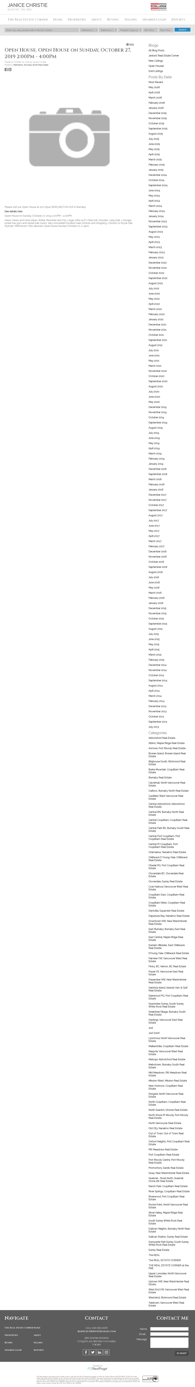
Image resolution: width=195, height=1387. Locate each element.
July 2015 (154, 634)
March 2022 (155, 309)
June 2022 (154, 293)
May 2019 (154, 443)
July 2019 (154, 432)
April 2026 (154, 92)
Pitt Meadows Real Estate (163, 1149)
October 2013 (156, 716)
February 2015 (156, 659)
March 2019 (155, 453)
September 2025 (158, 128)
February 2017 (156, 546)
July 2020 (154, 391)
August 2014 (156, 685)
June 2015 (154, 639)
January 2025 (156, 169)
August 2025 (156, 133)
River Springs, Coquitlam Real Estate (169, 1191)
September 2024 (158, 185)
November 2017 (158, 499)
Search (182, 29)
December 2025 (158, 113)
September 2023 (158, 226)
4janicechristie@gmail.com (96, 1331)
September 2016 (158, 567)
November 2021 (158, 329)
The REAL (154, 1255)
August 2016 (156, 572)
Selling (38, 1342)
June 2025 (154, 144)
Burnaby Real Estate (160, 777)
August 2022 (156, 283)
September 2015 (158, 623)
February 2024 (157, 211)
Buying (9, 1342)
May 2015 (154, 644)
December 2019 (158, 407)
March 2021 (155, 365)
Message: (141, 1339)
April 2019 (154, 448)
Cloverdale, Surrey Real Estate (166, 881)
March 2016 (155, 592)
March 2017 (155, 541)
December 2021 (157, 324)
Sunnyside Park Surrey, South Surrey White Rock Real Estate (169, 1243)
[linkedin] (100, 1352)
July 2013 (154, 726)
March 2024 (155, 205)
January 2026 (156, 107)
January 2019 (156, 463)
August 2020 (156, 386)
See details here (13, 211)
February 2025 (157, 164)
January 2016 (156, 603)
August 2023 (156, 231)
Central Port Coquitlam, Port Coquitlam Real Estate (164, 837)
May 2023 (154, 236)
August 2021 (156, 345)
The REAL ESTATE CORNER (165, 1260)
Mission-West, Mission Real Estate (168, 1080)
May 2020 (154, 401)
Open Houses (156, 65)
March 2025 (155, 159)
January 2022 (156, 319)
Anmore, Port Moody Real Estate (167, 748)
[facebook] (86, 1352)
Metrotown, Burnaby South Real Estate (30, 65)
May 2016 (154, 587)
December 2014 (158, 665)
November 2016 (158, 556)
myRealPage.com (97, 1369)
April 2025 (154, 154)
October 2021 (156, 334)
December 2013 (157, 706)
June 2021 (154, 355)
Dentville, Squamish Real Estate (166, 910)
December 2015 (157, 608)
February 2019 (157, 458)
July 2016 (154, 577)
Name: (143, 1329)
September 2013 (158, 721)
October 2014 (156, 675)
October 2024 (156, 180)
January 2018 (156, 489)
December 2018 (158, 469)
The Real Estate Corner (18, 1327)
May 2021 (154, 360)
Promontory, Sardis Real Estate (166, 1167)
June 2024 (154, 190)
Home (57, 19)
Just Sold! (154, 1033)
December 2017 (157, 494)
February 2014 (157, 701)
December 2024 (158, 175)
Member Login (13, 1350)
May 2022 (154, 298)
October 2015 (156, 618)
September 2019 (158, 422)
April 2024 (154, 200)
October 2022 (156, 273)
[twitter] (93, 1352)
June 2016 (154, 582)
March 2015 (155, 654)
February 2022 (157, 314)
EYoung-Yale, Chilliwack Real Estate (169, 953)
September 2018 (158, 474)
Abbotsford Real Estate (162, 738)
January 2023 (156, 257)
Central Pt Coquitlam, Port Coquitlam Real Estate (163, 845)
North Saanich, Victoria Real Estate (168, 1109)
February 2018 (157, 484)
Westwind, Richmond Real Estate (167, 1297)
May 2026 (154, 87)
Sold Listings (156, 71)
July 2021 (154, 350)
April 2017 (154, 536)
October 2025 (156, 123)
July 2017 (154, 520)
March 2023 (155, 247)
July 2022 (154, 288)
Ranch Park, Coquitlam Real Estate (168, 1186)
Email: (142, 1334)
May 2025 (154, 149)
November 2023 (158, 221)
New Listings (156, 60)
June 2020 (154, 396)
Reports (39, 1350)
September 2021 (158, 340)
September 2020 (158, 381)
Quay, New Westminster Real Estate (169, 1173)
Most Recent (156, 82)
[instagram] (106, 1352)
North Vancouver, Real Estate (165, 1123)
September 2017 (158, 510)
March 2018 (155, 479)
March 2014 (155, 695)
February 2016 (157, 597)
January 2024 (156, 216)
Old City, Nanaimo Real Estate (165, 1128)
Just (151, 1027)
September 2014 (158, 680)
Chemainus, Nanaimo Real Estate (167, 852)
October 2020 (156, 376)
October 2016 (156, 561)
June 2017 (154, 525)
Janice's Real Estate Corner (164, 55)
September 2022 (158, 278)
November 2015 (158, 613)
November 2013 (158, 711)
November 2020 (158, 371)
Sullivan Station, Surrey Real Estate (168, 1236)
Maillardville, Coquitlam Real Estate (168, 1046)
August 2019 (156, 427)
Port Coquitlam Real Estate (164, 1154)
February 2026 (157, 102)
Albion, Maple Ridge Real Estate (166, 743)
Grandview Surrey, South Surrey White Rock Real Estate (166, 1005)
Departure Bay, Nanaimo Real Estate (169, 915)
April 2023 (154, 242)
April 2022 (154, 303)
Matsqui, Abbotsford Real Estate (167, 1059)
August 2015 (156, 628)
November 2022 (158, 267)
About (37, 1335)
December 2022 (158, 262)
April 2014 (154, 690)
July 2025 (154, 138)
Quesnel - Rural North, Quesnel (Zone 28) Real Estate (166, 1180)
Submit (182, 1353)
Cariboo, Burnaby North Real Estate (168, 790)
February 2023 (157, 252)
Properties (11, 1335)
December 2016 (158, 551)
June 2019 (154, 438)
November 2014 (158, 670)
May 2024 (154, 195)
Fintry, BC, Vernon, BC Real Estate (167, 966)
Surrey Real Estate (159, 1249)
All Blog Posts (156, 50)
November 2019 (158, 412)
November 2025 (158, 118)
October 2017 (156, 505)
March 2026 (155, 97)
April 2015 (154, 649)
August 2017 (156, 515)
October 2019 (156, 417)
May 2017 (154, 530)
